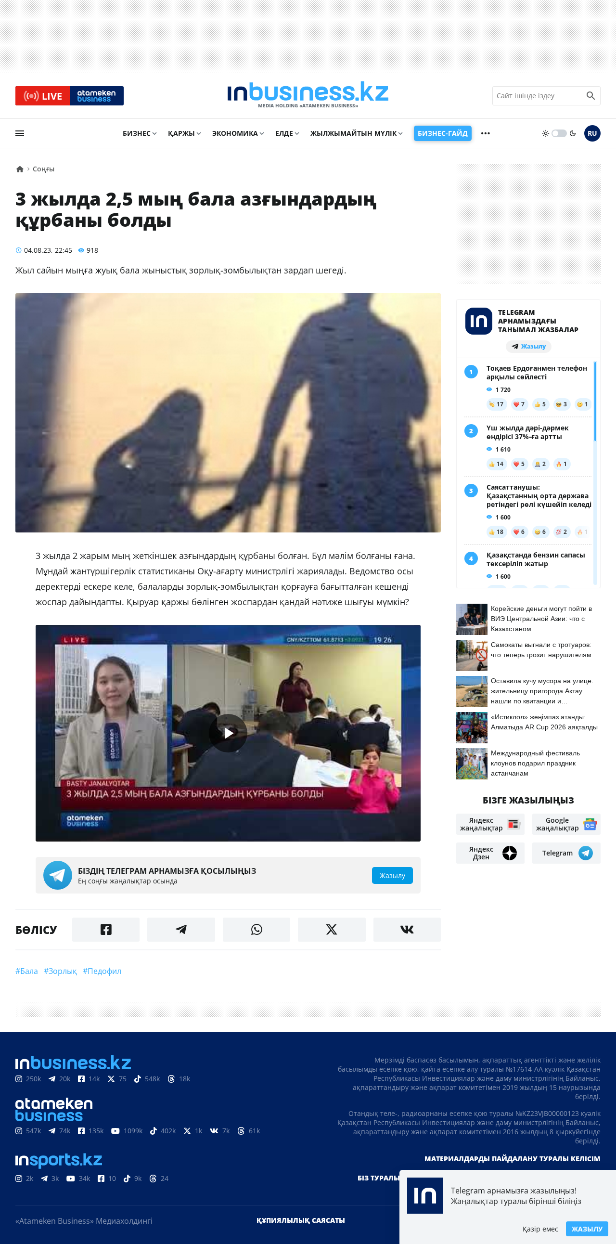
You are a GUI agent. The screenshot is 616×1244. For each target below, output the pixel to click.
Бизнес (137, 133)
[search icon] (591, 95)
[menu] (20, 133)
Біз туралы (379, 1177)
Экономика (235, 133)
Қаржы (181, 133)
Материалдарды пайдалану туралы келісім (512, 1158)
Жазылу (587, 1228)
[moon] (573, 133)
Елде (284, 133)
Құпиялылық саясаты (301, 1220)
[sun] (546, 133)
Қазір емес (540, 1228)
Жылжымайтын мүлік (353, 133)
